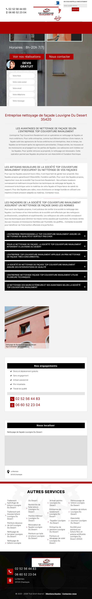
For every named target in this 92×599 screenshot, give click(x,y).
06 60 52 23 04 (17, 12)
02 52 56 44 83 (17, 9)
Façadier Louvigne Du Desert (58, 521)
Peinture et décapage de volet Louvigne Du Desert (57, 539)
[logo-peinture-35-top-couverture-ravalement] (46, 562)
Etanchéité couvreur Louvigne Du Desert (79, 520)
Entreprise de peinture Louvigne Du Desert (57, 529)
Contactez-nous (69, 594)
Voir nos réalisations (27, 56)
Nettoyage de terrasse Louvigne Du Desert (15, 534)
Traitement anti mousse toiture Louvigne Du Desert (13, 515)
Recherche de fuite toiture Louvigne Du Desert (34, 508)
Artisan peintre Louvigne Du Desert (56, 502)
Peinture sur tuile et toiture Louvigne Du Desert (36, 535)
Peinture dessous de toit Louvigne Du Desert (14, 525)
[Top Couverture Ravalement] (46, 11)
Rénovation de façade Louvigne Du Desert (35, 527)
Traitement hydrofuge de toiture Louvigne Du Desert (14, 504)
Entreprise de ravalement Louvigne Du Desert (55, 513)
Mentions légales (53, 594)
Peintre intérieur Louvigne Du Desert (36, 518)
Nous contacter (59, 56)
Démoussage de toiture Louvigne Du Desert (78, 502)
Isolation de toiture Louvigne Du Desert (79, 511)
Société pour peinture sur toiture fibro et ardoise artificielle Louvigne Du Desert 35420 (78, 533)
